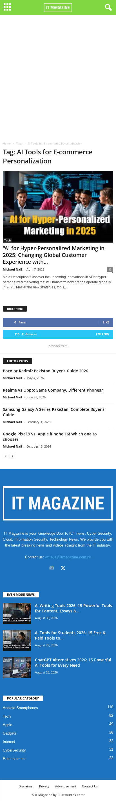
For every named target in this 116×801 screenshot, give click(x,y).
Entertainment (14, 759)
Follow (102, 334)
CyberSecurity (14, 750)
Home (7, 143)
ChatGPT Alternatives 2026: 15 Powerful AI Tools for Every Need (73, 662)
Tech (7, 240)
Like (106, 322)
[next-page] (12, 456)
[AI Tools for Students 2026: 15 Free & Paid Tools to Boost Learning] (17, 640)
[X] (64, 569)
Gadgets (10, 733)
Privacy (44, 786)
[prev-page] (5, 456)
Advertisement (65, 786)
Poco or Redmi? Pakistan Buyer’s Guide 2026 (45, 370)
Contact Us (90, 786)
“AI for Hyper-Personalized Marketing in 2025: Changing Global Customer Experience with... (53, 255)
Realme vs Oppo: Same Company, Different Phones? (53, 390)
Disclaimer (26, 786)
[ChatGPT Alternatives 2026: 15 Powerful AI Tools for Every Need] (17, 667)
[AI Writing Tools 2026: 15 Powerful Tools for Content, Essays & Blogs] (17, 613)
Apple (7, 725)
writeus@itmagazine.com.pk (68, 557)
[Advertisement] (58, 76)
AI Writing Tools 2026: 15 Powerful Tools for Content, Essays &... (73, 608)
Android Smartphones (20, 708)
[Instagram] (53, 569)
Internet (9, 742)
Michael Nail (12, 269)
